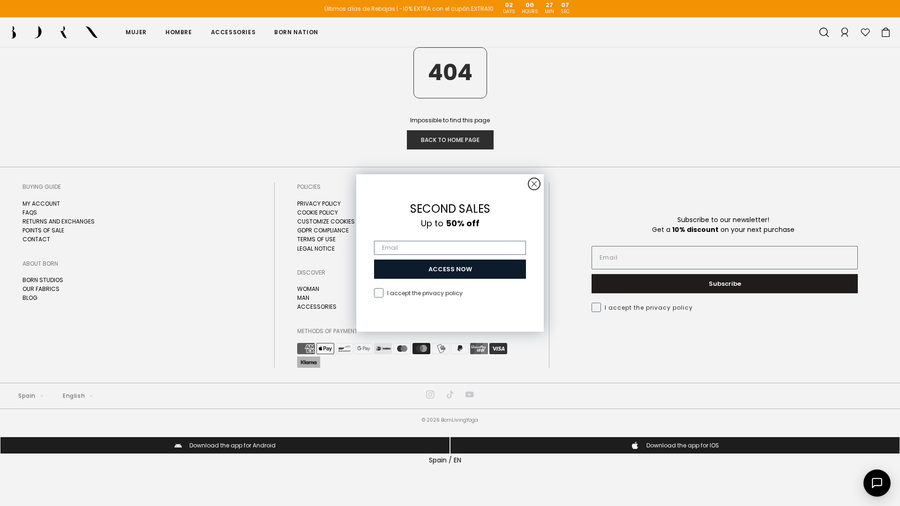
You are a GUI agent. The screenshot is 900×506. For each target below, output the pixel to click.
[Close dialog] (534, 184)
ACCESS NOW (450, 269)
